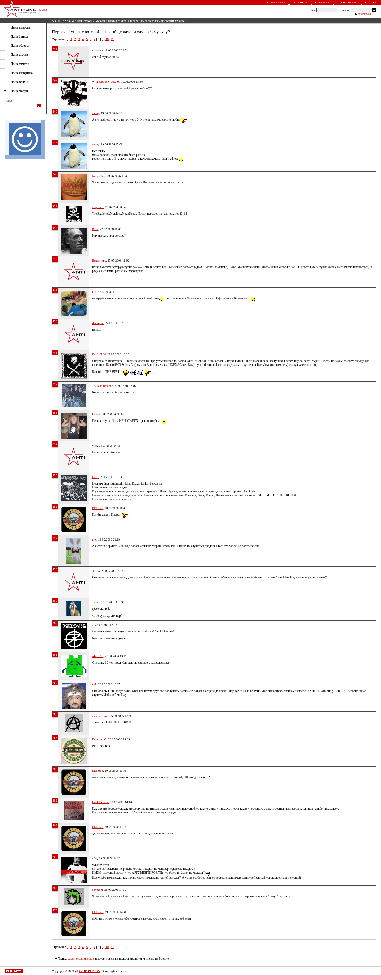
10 (107, 39)
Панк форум (84, 20)
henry (95, 477)
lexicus (96, 414)
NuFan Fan (98, 175)
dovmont (97, 889)
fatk (94, 684)
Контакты (322, 2)
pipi (94, 539)
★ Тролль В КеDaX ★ (105, 81)
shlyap (96, 570)
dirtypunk (98, 207)
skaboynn (98, 323)
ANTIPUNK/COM (63, 20)
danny (95, 113)
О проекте (300, 2)
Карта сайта (276, 2)
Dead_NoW (99, 354)
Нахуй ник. (99, 260)
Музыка (100, 20)
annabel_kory (100, 715)
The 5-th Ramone (102, 385)
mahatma (97, 50)
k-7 (94, 291)
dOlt (94, 858)
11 (112, 39)
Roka (95, 229)
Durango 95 (99, 739)
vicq (94, 445)
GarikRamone (100, 802)
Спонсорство (347, 2)
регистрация (364, 14)
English (370, 2)
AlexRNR (97, 656)
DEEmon (97, 508)
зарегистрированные (81, 958)
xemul (96, 602)
